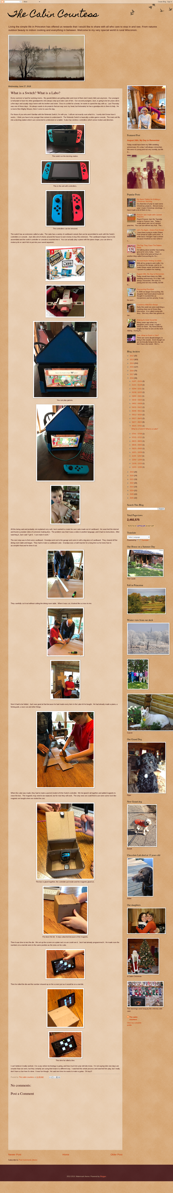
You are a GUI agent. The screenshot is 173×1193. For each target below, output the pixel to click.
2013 (132, 359)
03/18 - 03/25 (137, 400)
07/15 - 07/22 (137, 437)
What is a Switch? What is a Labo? (144, 429)
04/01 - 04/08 (137, 403)
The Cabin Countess (53, 15)
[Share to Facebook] (57, 1077)
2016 (132, 371)
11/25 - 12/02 (137, 456)
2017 (132, 374)
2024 (132, 490)
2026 (132, 498)
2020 (132, 476)
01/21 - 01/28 (137, 385)
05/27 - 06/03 (137, 418)
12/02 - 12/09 (137, 460)
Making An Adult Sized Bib (147, 320)
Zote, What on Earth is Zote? (148, 335)
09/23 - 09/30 (137, 448)
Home (65, 1154)
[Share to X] (55, 1077)
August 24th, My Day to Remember (143, 140)
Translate (145, 540)
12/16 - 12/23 (137, 463)
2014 (132, 363)
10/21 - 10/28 (137, 452)
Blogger (103, 1176)
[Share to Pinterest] (59, 1077)
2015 (132, 367)
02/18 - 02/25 (137, 392)
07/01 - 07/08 (137, 434)
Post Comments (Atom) (28, 1160)
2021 (132, 479)
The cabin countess (133, 1018)
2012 (132, 356)
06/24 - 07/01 (137, 426)
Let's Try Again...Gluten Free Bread (150, 230)
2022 (132, 483)
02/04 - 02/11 (137, 389)
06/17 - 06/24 (137, 422)
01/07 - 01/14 (137, 381)
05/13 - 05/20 (137, 415)
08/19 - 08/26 (137, 441)
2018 (132, 378)
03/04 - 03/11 (137, 396)
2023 (132, 487)
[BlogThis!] (52, 1077)
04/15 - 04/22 (137, 407)
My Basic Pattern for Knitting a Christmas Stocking (148, 200)
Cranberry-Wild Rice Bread (147, 305)
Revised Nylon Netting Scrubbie (149, 261)
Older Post (116, 1154)
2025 (132, 494)
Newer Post (14, 1154)
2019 (132, 472)
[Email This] (50, 1077)
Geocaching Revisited (145, 289)
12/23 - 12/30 (137, 467)
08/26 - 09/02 (137, 445)
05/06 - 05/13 (137, 411)
